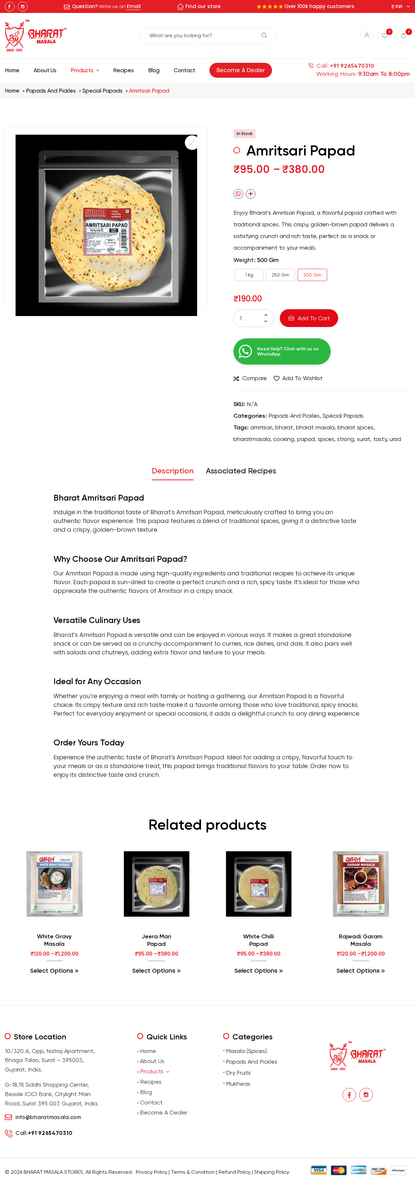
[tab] (176, 473)
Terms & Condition (193, 1172)
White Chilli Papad (258, 940)
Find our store (202, 6)
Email (134, 6)
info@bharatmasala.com (48, 1117)
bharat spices (356, 427)
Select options (51, 971)
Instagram (23, 6)
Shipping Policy (271, 1172)
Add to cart (314, 318)
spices (326, 439)
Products (151, 1071)
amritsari (261, 427)
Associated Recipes (241, 470)
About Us (152, 1061)
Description (173, 470)
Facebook (10, 6)
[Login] (366, 35)
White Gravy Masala (54, 940)
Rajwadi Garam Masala (361, 940)
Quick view (67, 923)
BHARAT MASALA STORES (53, 1172)
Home (12, 90)
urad (395, 439)
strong (345, 439)
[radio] (249, 275)
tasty (379, 439)
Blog (146, 1092)
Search (264, 35)
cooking (283, 439)
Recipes (150, 1081)
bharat (284, 427)
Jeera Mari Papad (156, 940)
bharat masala (315, 427)
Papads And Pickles (51, 90)
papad (306, 439)
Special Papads (102, 90)
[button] (192, 142)
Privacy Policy (151, 1172)
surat (363, 439)
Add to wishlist (302, 378)
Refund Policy (235, 1172)
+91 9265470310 (352, 66)
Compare (254, 378)
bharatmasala (251, 439)
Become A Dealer (163, 1112)
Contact (151, 1102)
